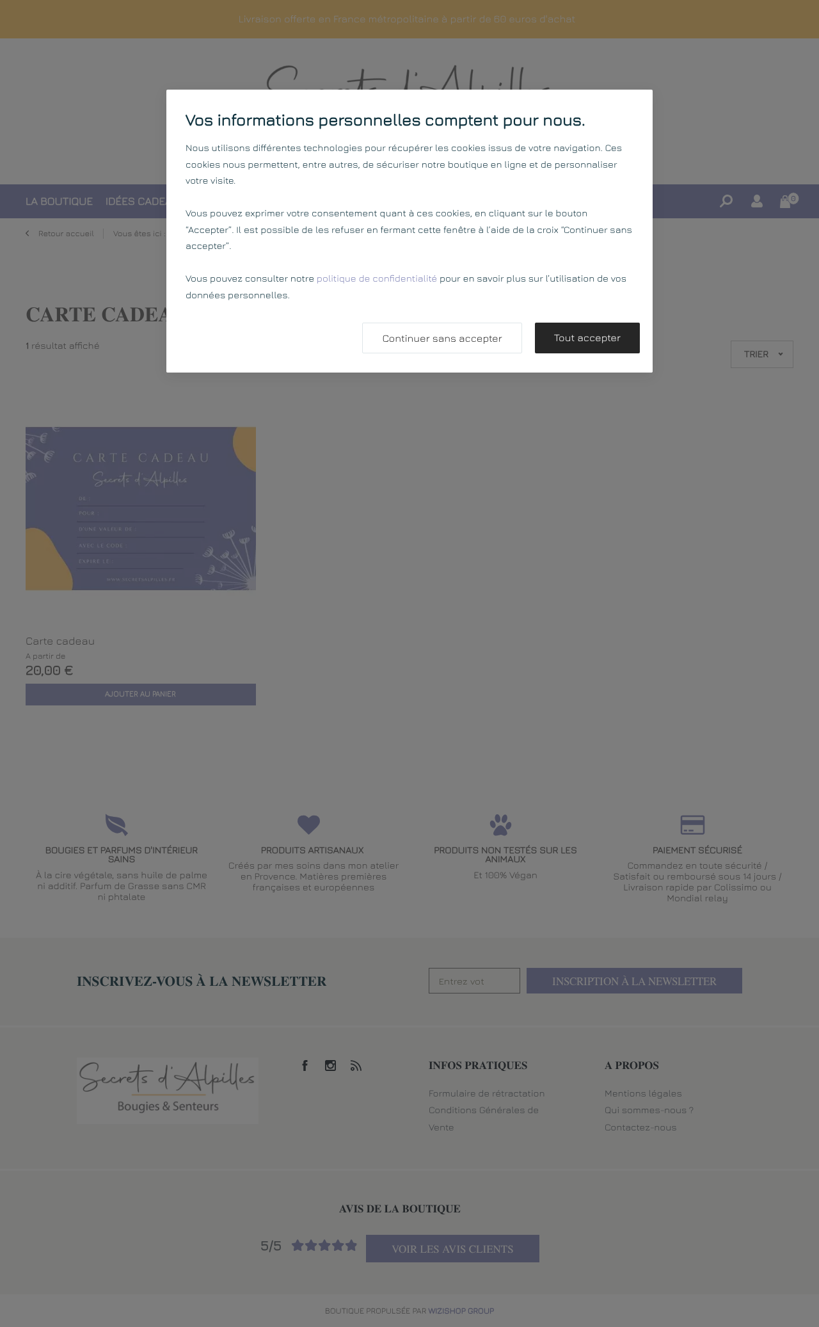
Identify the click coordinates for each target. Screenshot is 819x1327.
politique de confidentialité (377, 278)
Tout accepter (587, 338)
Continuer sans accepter (442, 338)
